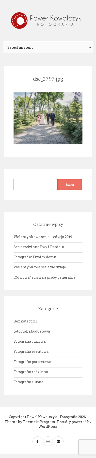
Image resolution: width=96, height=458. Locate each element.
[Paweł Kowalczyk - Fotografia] (48, 20)
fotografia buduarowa (32, 331)
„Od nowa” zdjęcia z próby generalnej (45, 277)
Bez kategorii (25, 321)
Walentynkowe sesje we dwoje (40, 267)
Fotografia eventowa (31, 351)
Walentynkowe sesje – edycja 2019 (43, 236)
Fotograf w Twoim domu (35, 257)
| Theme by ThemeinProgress (46, 419)
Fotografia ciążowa (30, 341)
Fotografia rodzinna (31, 371)
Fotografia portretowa (32, 361)
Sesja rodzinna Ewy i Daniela (39, 246)
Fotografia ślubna (28, 382)
